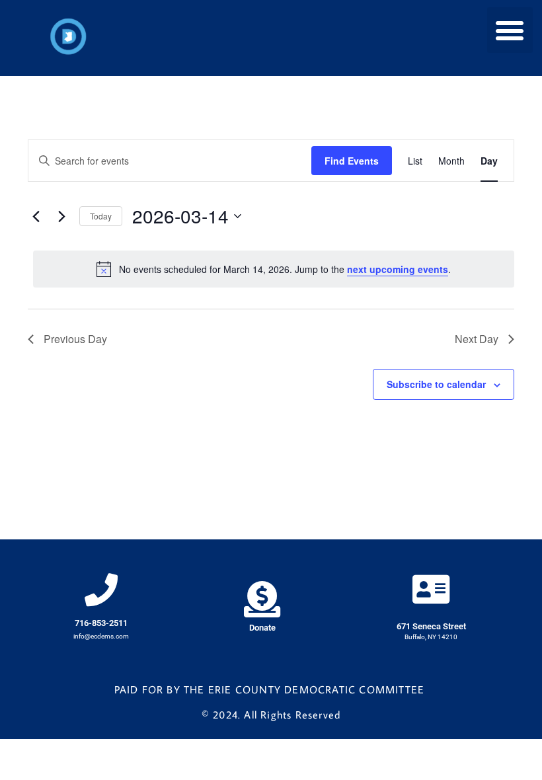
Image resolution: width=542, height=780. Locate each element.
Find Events (352, 160)
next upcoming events (397, 269)
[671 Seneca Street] (430, 588)
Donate (262, 628)
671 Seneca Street (431, 626)
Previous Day (75, 338)
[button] (510, 30)
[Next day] (61, 216)
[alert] (273, 269)
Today (101, 215)
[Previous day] (36, 216)
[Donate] (262, 599)
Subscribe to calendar (436, 384)
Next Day (476, 338)
